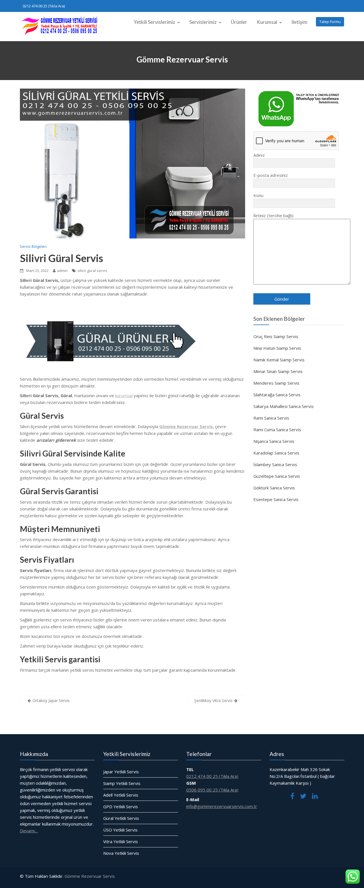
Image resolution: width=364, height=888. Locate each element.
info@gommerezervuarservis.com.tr (221, 806)
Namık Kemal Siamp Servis (279, 360)
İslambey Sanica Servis (275, 464)
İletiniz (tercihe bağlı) (273, 215)
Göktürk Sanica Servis (274, 488)
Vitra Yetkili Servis (120, 841)
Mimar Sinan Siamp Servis (278, 371)
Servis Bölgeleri (33, 246)
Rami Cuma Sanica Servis (277, 429)
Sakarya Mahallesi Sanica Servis (283, 406)
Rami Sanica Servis (271, 418)
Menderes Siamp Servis (276, 383)
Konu (258, 195)
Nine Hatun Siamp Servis (277, 348)
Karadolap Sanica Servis (276, 453)
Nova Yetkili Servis (121, 853)
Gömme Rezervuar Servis (90, 876)
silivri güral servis (92, 270)
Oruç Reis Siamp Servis (275, 336)
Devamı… (29, 830)
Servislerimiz (203, 22)
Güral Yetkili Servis (121, 818)
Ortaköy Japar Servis (51, 700)
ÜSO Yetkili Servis (120, 829)
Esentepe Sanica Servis (276, 499)
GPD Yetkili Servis (120, 806)
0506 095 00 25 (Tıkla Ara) (212, 789)
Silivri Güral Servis (61, 258)
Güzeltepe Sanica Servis (276, 476)
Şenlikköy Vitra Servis (213, 700)
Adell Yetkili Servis (120, 794)
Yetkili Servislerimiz (154, 22)
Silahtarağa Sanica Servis (277, 394)
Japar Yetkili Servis (121, 771)
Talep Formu (330, 21)
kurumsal (124, 395)
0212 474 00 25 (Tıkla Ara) (44, 6)
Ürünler (239, 22)
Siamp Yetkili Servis (121, 783)
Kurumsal (267, 22)
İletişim (299, 22)
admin (62, 270)
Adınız (259, 155)
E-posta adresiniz (270, 175)
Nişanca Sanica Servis (273, 441)
